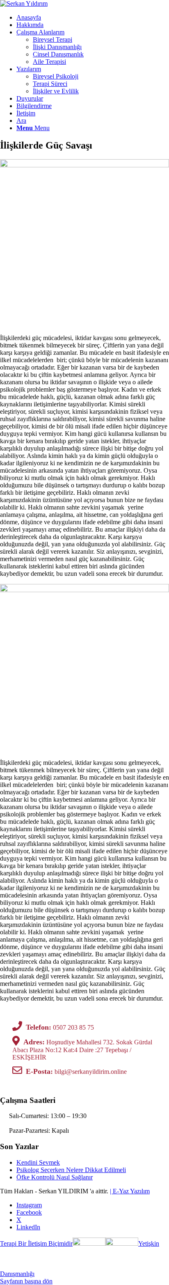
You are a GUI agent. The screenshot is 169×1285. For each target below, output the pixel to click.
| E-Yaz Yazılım (130, 1191)
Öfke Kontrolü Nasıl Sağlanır (54, 1177)
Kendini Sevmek (38, 1162)
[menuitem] (92, 17)
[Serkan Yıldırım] (24, 3)
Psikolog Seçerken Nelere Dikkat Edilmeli (71, 1169)
